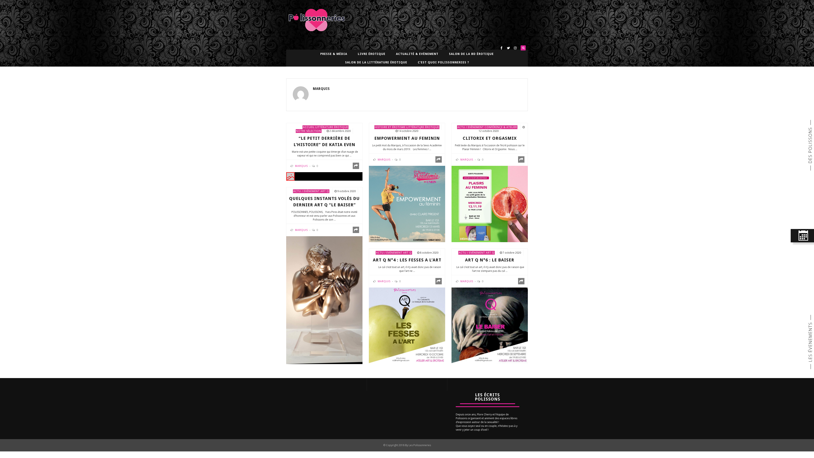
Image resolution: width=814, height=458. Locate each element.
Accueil (309, 127)
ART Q (325, 191)
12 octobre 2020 (489, 131)
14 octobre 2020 (408, 131)
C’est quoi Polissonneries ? (443, 62)
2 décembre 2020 (340, 131)
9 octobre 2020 (346, 191)
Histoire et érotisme (390, 127)
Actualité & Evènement (417, 54)
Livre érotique (371, 54)
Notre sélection (308, 131)
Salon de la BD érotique (471, 54)
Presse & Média (333, 54)
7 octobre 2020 (512, 252)
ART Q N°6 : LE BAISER (489, 260)
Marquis (321, 89)
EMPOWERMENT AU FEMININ (407, 138)
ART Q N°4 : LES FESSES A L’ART (407, 260)
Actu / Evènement (470, 127)
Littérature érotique (331, 127)
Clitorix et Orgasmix (490, 138)
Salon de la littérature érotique (376, 62)
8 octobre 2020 (429, 252)
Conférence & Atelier (501, 127)
